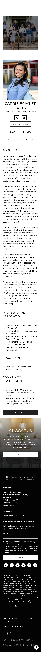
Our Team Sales (28, 619)
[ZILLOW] (35, 565)
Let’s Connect (20, 412)
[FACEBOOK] (6, 565)
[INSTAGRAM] (12, 565)
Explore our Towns (10, 620)
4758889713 (8, 505)
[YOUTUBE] (23, 565)
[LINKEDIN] (17, 565)
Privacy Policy (30, 645)
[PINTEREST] (29, 565)
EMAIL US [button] (20, 454)
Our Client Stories (13, 626)
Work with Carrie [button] (20, 124)
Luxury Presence (24, 640)
